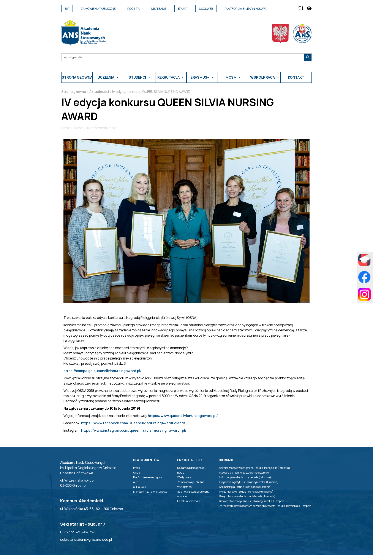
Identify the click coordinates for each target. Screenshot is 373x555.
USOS (136, 472)
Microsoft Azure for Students (150, 491)
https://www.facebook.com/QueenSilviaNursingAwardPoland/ (133, 423)
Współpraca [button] (262, 77)
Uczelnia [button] (106, 77)
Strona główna (77, 77)
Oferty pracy (184, 477)
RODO (180, 472)
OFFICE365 (139, 487)
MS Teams (158, 8)
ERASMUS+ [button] (200, 77)
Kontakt (296, 77)
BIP (67, 8)
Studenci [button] (137, 77)
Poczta (133, 8)
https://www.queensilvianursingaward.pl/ (183, 415)
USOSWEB (206, 8)
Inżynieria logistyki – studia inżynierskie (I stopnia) (248, 482)
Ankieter (182, 496)
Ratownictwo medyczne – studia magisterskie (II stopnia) (252, 501)
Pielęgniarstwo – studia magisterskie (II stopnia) (247, 496)
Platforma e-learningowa (246, 8)
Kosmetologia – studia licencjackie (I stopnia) (245, 487)
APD (135, 482)
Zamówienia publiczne (98, 8)
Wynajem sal (184, 487)
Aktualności (99, 91)
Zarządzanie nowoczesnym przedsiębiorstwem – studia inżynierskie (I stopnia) (266, 506)
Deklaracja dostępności (191, 468)
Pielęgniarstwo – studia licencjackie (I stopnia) (246, 491)
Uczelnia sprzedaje (188, 501)
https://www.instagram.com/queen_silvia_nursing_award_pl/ (133, 430)
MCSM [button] (231, 77)
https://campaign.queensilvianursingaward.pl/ (102, 370)
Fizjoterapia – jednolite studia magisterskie (244, 472)
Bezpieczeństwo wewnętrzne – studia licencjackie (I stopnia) (254, 468)
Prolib (136, 468)
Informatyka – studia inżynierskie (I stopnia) (245, 477)
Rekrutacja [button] (168, 77)
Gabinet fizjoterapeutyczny (193, 491)
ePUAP (182, 8)
